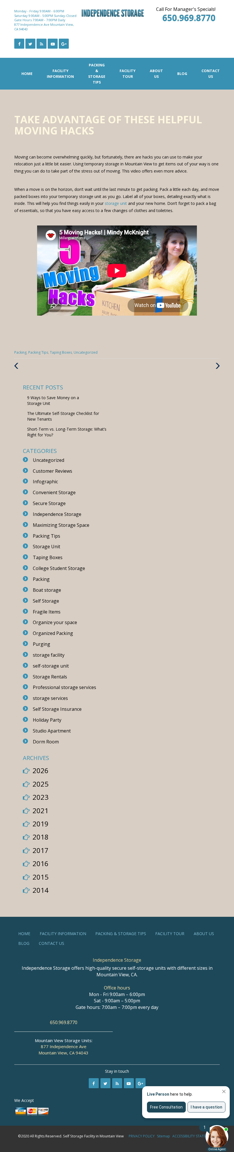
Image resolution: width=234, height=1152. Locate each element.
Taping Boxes (61, 352)
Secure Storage (49, 503)
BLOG (182, 73)
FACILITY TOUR (128, 73)
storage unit (116, 203)
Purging (41, 644)
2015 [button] (41, 877)
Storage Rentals (50, 677)
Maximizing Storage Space (61, 525)
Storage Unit (46, 546)
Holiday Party (47, 720)
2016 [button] (41, 863)
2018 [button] (41, 837)
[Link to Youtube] (53, 44)
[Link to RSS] (117, 1083)
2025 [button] (41, 784)
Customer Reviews (52, 471)
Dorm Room (46, 742)
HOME (27, 73)
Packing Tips (38, 352)
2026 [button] (41, 770)
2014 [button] (41, 890)
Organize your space (55, 622)
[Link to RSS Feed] (42, 44)
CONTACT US (210, 73)
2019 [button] (41, 823)
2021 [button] (41, 810)
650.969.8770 (63, 1022)
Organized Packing (53, 633)
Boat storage (47, 590)
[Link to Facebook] (19, 44)
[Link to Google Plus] (64, 44)
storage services (50, 698)
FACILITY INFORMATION (60, 73)
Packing (20, 352)
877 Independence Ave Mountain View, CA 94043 (63, 1049)
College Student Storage (59, 568)
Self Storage (46, 601)
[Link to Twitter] (30, 44)
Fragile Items (46, 612)
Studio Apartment (52, 731)
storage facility (48, 655)
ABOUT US (156, 73)
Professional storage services (64, 687)
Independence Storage (57, 514)
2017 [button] (41, 850)
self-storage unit (51, 666)
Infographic (45, 481)
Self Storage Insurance (57, 709)
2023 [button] (41, 797)
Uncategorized (86, 352)
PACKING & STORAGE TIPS (96, 74)
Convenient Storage (54, 492)
